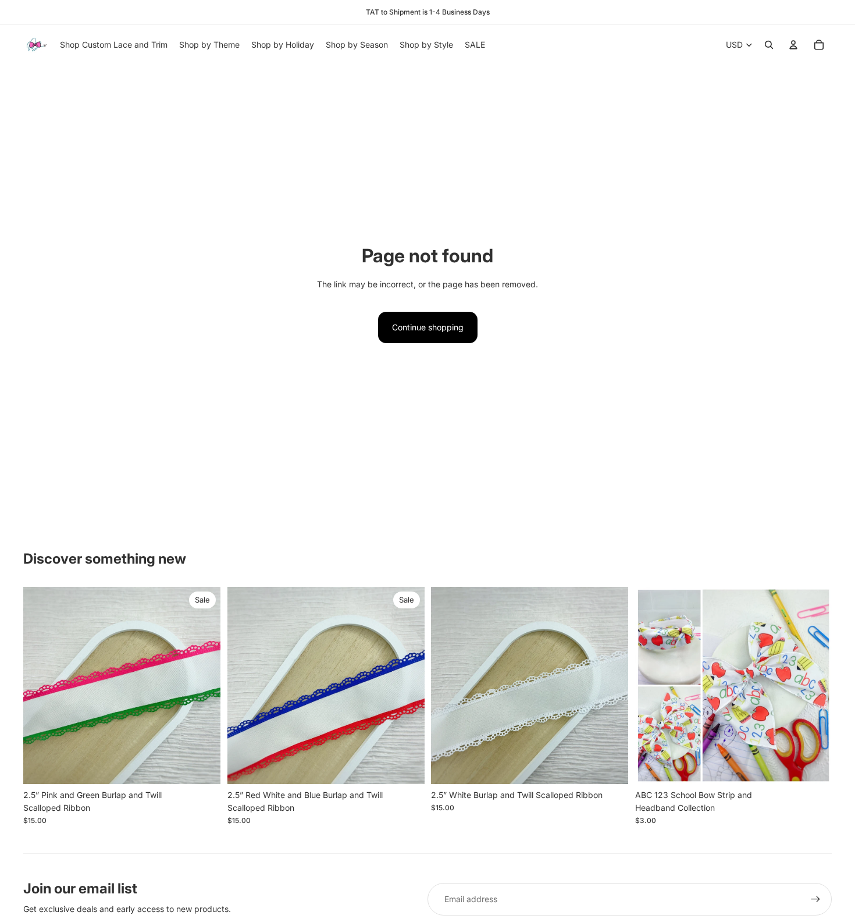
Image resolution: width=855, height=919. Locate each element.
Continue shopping (428, 327)
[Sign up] (815, 899)
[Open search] (769, 45)
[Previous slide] (40, 686)
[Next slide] (203, 686)
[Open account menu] (793, 45)
